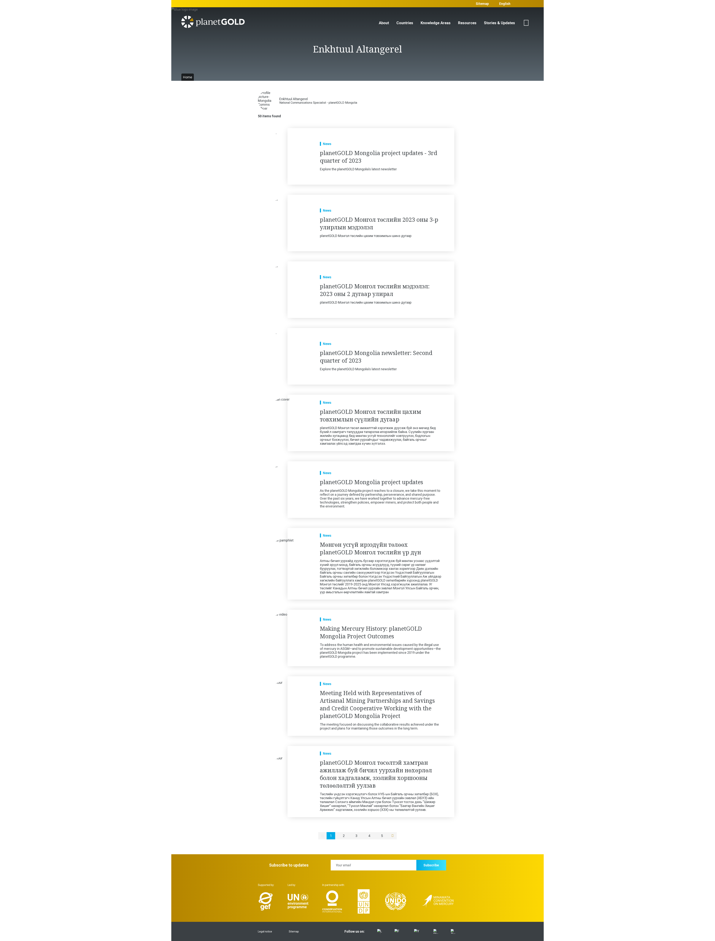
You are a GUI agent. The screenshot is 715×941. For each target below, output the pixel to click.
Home (187, 77)
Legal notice (265, 931)
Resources (467, 23)
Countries (404, 23)
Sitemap (482, 4)
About (384, 23)
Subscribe (431, 865)
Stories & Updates (499, 23)
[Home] (213, 23)
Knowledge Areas (436, 23)
